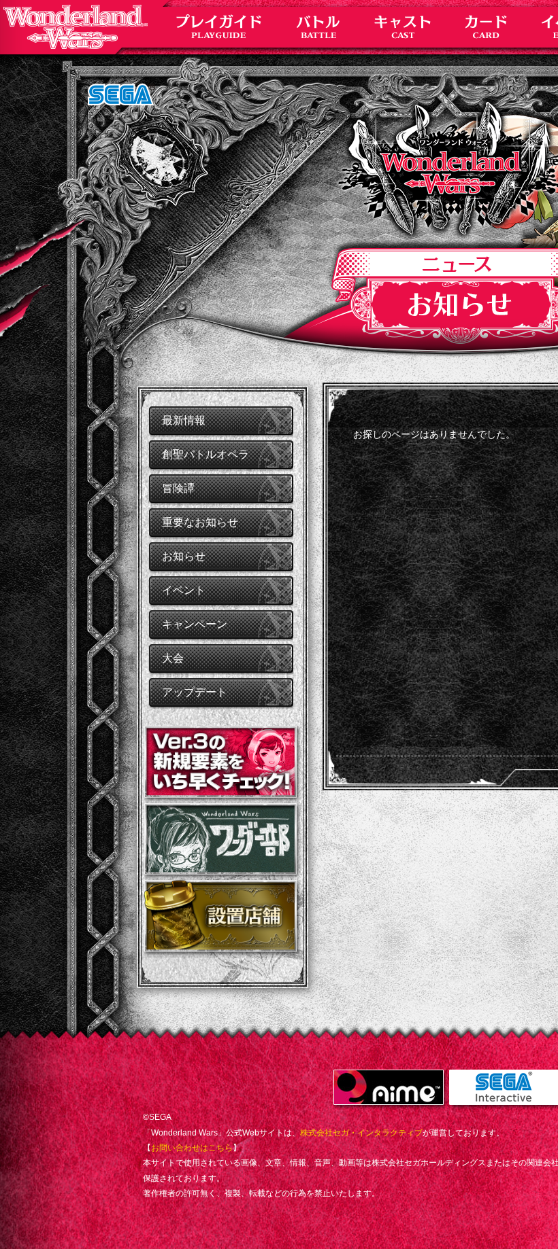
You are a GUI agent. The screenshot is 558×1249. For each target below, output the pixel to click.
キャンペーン (194, 624)
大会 (173, 658)
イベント (184, 590)
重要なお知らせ (200, 522)
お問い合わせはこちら (192, 1148)
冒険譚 (178, 488)
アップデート (194, 692)
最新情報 (184, 420)
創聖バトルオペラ (205, 454)
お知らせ (184, 556)
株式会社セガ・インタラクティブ (361, 1133)
